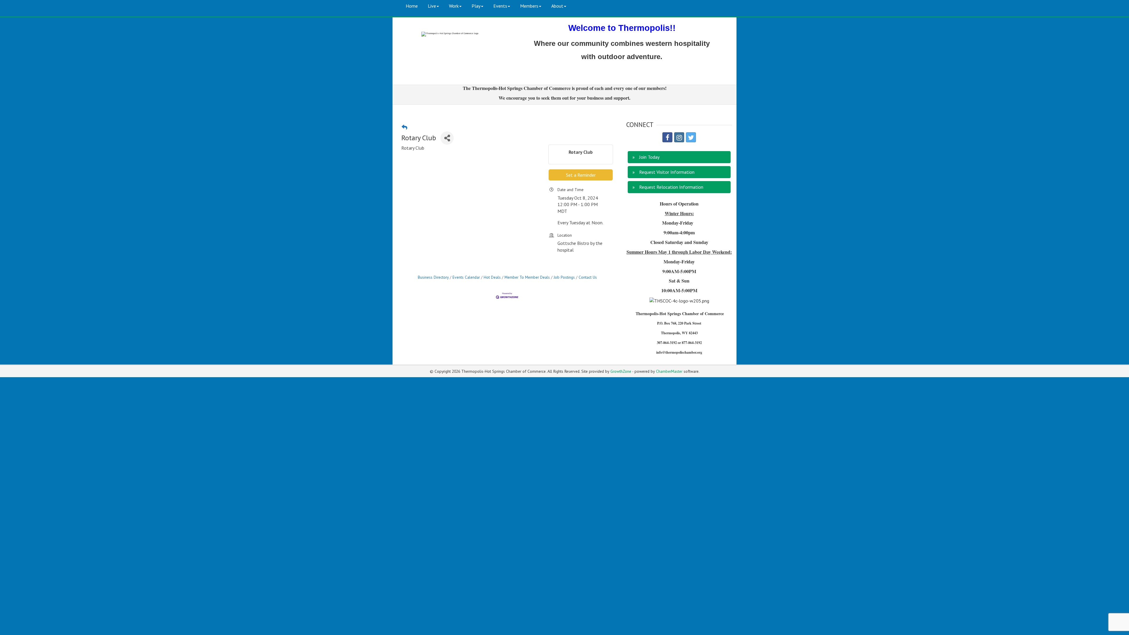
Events (500, 6)
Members (529, 6)
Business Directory (433, 277)
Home (412, 6)
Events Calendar (466, 277)
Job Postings (564, 277)
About (557, 6)
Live (432, 6)
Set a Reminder (581, 175)
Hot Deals (492, 277)
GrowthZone (620, 371)
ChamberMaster (669, 371)
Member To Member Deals (527, 277)
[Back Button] (404, 127)
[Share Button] (447, 138)
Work (454, 6)
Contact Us (588, 277)
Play (476, 6)
